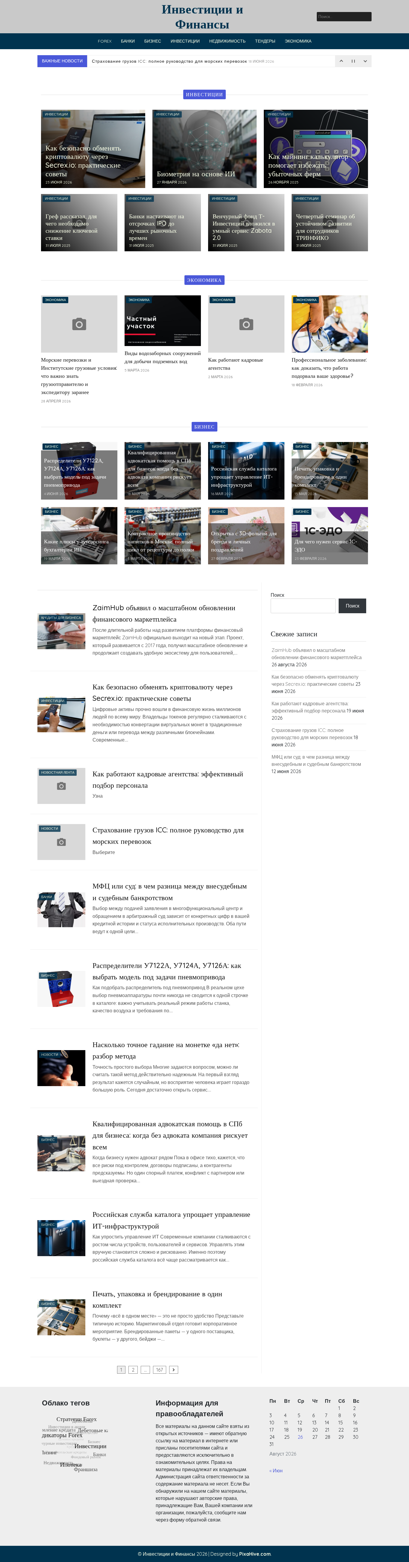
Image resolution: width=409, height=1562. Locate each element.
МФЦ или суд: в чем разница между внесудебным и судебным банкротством (191, 61)
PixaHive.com (255, 1554)
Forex (104, 41)
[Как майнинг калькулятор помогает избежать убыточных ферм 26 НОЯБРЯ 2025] (316, 148)
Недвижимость (227, 41)
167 (159, 1370)
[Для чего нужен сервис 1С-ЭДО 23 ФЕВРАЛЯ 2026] (330, 529)
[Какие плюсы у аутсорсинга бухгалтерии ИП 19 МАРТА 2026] (79, 535)
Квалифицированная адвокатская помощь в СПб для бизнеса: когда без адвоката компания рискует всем (170, 1135)
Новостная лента (57, 772)
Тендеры (265, 41)
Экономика (298, 41)
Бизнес (152, 41)
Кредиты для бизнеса (61, 618)
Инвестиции (185, 41)
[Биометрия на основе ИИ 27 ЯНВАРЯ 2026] (204, 148)
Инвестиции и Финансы (202, 16)
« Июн (276, 1471)
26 (300, 1437)
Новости (49, 828)
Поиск (277, 595)
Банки (128, 41)
